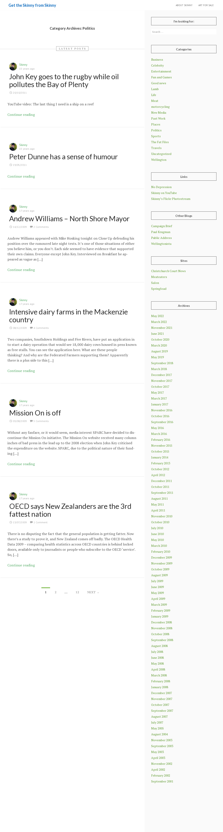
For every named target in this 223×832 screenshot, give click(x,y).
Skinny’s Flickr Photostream (170, 199)
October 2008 (160, 634)
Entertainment (161, 71)
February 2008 (160, 681)
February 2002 (160, 775)
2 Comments (41, 226)
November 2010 (161, 516)
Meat (154, 101)
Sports (156, 136)
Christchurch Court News (168, 271)
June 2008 (157, 657)
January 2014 (159, 457)
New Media (158, 112)
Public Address (161, 238)
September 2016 (162, 422)
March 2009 (159, 604)
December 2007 (161, 693)
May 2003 (157, 752)
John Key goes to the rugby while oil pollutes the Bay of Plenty (64, 80)
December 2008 (161, 622)
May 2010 (157, 540)
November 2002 (161, 764)
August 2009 (159, 575)
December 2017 (161, 375)
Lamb (155, 89)
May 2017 (157, 392)
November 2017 (161, 381)
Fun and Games (161, 77)
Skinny (23, 65)
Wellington (158, 160)
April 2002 (158, 769)
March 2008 (159, 675)
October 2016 (160, 416)
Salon (155, 283)
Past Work (158, 118)
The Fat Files (160, 142)
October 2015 (160, 451)
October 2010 (160, 522)
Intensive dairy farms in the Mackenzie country (68, 315)
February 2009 (160, 610)
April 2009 (158, 599)
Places (155, 124)
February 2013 (160, 463)
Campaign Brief (161, 226)
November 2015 (161, 445)
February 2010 (160, 551)
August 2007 (159, 716)
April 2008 (158, 669)
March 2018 (159, 369)
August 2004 (159, 734)
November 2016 (161, 410)
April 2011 (158, 510)
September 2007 (162, 710)
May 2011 (157, 504)
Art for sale (206, 5)
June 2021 (157, 333)
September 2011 (162, 493)
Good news (158, 83)
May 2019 (157, 357)
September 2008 (162, 640)
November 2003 (161, 740)
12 (77, 592)
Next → (93, 592)
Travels (156, 148)
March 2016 (159, 434)
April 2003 (158, 758)
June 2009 (157, 587)
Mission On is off (35, 412)
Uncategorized (161, 154)
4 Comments (41, 327)
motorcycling (160, 107)
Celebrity (157, 65)
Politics (156, 130)
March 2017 (159, 398)
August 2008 (159, 646)
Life (153, 95)
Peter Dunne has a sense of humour (63, 156)
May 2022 (157, 316)
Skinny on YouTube (164, 193)
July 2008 (157, 652)
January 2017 (159, 404)
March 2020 (159, 345)
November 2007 (161, 699)
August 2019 (159, 351)
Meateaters (159, 277)
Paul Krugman (160, 232)
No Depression (161, 187)
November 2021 (161, 328)
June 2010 (157, 534)
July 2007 (157, 722)
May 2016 (157, 428)
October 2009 (160, 569)
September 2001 (162, 781)
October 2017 (160, 386)
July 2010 (157, 528)
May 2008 (157, 663)
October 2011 (160, 487)
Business (157, 59)
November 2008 (161, 628)
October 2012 (160, 469)
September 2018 (162, 363)
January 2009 (159, 616)
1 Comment (40, 522)
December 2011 (161, 481)
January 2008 (159, 687)
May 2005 (157, 728)
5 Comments (41, 421)
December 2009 (161, 557)
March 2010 (159, 546)
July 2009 (157, 581)
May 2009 (157, 593)
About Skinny (184, 5)
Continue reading (21, 114)
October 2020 (160, 339)
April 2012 (158, 475)
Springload (158, 288)
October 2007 (160, 705)
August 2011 (159, 498)
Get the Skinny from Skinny (32, 5)
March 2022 (159, 322)
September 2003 (162, 746)
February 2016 (160, 439)
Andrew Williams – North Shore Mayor (69, 218)
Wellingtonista (161, 244)
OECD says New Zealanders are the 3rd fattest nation (70, 510)
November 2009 (161, 563)
